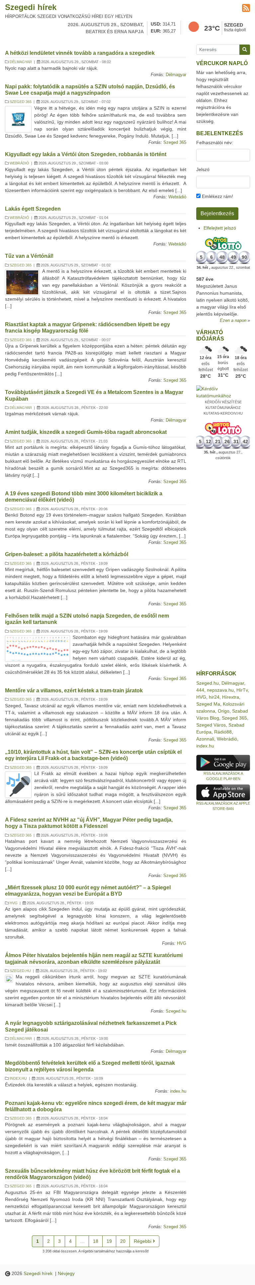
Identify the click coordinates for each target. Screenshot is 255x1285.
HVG (14, 903)
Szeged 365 (21, 102)
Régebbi (143, 1241)
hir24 (214, 697)
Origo (223, 711)
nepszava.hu (220, 690)
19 (109, 1241)
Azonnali (205, 738)
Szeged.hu (20, 971)
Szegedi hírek (30, 7)
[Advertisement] (223, 565)
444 (200, 690)
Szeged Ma (208, 704)
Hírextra (230, 697)
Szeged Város (211, 725)
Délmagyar (21, 62)
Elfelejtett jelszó (220, 228)
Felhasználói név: (214, 142)
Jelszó (203, 169)
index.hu (18, 1078)
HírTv (242, 690)
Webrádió (19, 163)
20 (123, 1241)
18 (95, 1241)
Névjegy (66, 1273)
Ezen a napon (233, 320)
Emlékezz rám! (217, 196)
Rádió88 (223, 732)
